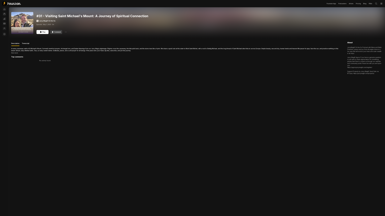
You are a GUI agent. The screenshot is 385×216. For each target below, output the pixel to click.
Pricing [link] (358, 3)
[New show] (4, 34)
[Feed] (4, 14)
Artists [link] (351, 3)
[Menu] (381, 3)
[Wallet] (4, 24)
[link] (11, 4)
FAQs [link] (370, 3)
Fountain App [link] (331, 3)
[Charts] (4, 19)
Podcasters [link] (342, 3)
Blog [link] (364, 3)
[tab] (15, 44)
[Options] (66, 32)
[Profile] (4, 28)
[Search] (376, 3)
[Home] (4, 9)
